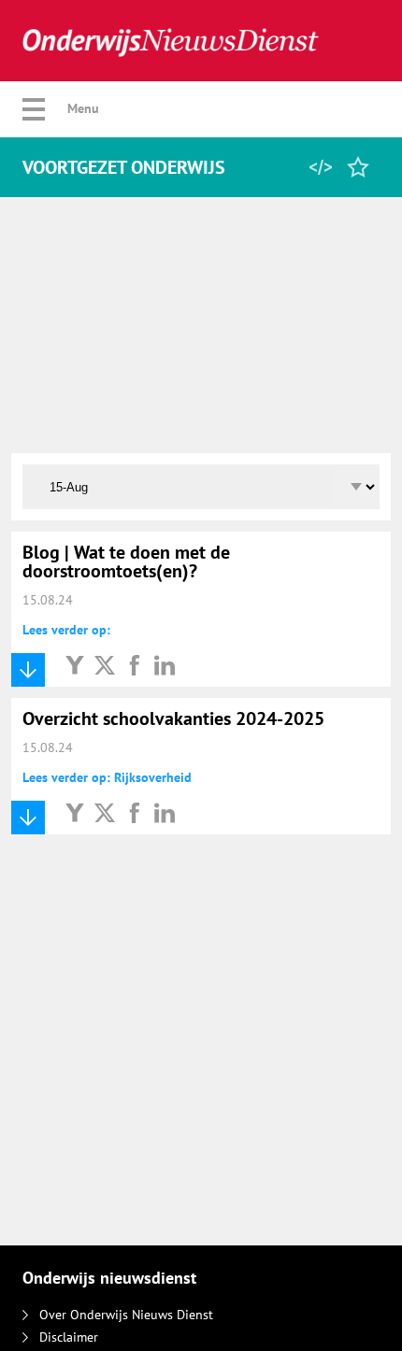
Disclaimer (68, 1337)
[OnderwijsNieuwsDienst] (170, 40)
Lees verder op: (66, 629)
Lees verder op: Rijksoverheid (107, 777)
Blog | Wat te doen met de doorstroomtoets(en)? (126, 561)
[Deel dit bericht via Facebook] (134, 664)
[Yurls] (75, 664)
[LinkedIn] (164, 664)
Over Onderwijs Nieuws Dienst (126, 1314)
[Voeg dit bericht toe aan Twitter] (104, 664)
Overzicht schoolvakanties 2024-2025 (173, 718)
